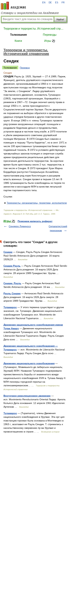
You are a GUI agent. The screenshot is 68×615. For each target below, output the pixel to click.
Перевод (25, 67)
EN (43, 2)
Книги (18, 40)
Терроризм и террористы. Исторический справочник (34, 28)
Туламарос (10, 413)
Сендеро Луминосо (20, 226)
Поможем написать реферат (35, 221)
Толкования (18, 34)
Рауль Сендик (12, 293)
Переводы (49, 34)
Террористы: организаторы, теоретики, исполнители (37, 202)
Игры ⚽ (49, 40)
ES (56, 2)
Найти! (60, 19)
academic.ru (13, 5)
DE (50, 2)
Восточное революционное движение (27, 395)
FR (63, 2)
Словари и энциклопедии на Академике (30, 13)
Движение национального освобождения (29, 363)
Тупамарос (10, 307)
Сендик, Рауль (12, 283)
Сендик (7, 252)
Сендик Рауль (12, 265)
